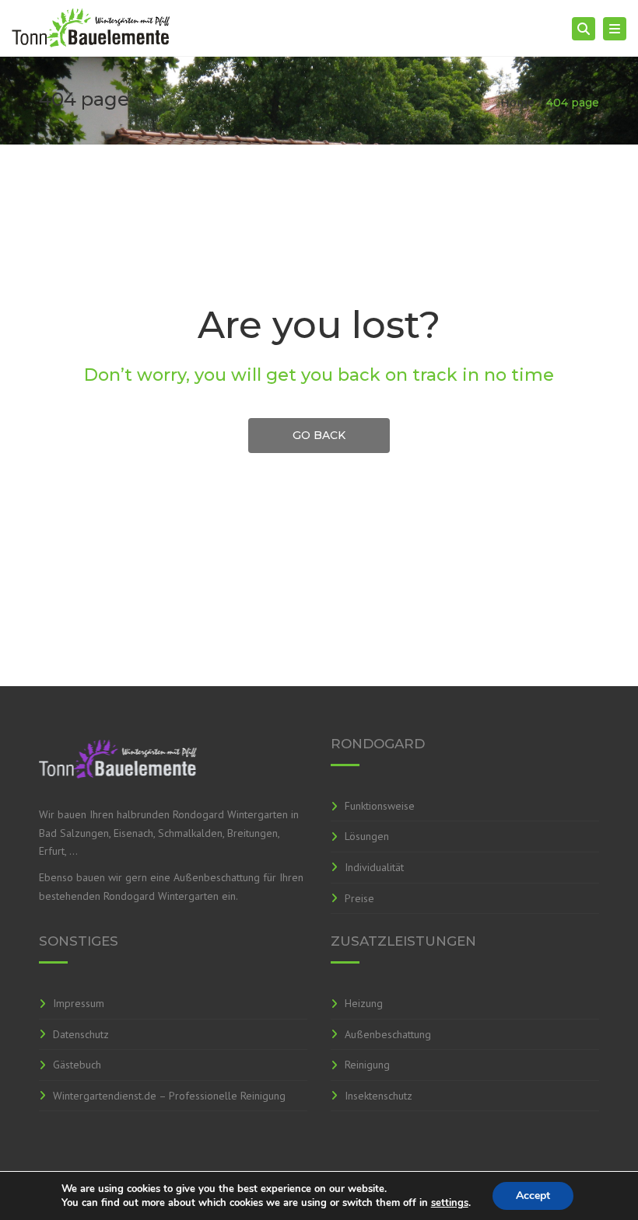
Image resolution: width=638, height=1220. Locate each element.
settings (449, 1203)
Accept (533, 1195)
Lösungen (367, 836)
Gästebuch (77, 1065)
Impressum (78, 1003)
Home (517, 103)
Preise (359, 898)
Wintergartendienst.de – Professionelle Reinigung (169, 1096)
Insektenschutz (378, 1096)
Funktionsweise (380, 806)
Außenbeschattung (388, 1034)
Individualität (374, 867)
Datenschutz (81, 1034)
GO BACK (319, 435)
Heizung (364, 1003)
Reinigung (367, 1065)
